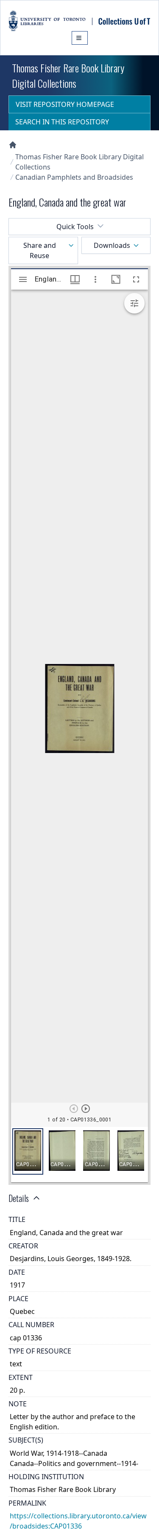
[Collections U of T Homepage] (12, 145)
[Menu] (80, 38)
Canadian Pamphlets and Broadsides (74, 177)
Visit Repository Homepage (65, 104)
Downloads (112, 245)
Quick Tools (75, 226)
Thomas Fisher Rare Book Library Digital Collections (79, 162)
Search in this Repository (62, 121)
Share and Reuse (39, 250)
